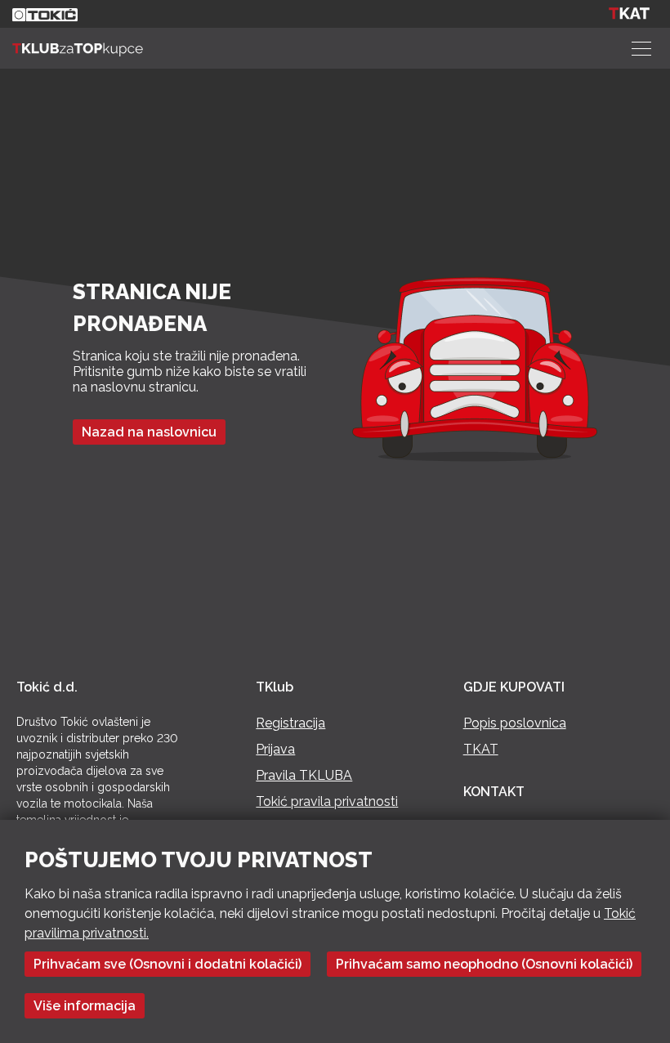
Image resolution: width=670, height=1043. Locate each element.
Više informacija (85, 1006)
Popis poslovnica (514, 723)
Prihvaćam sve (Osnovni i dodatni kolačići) (168, 964)
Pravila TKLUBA (304, 775)
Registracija (290, 723)
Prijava (275, 749)
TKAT (480, 749)
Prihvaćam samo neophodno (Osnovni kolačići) (484, 964)
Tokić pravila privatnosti (327, 801)
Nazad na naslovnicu (149, 432)
